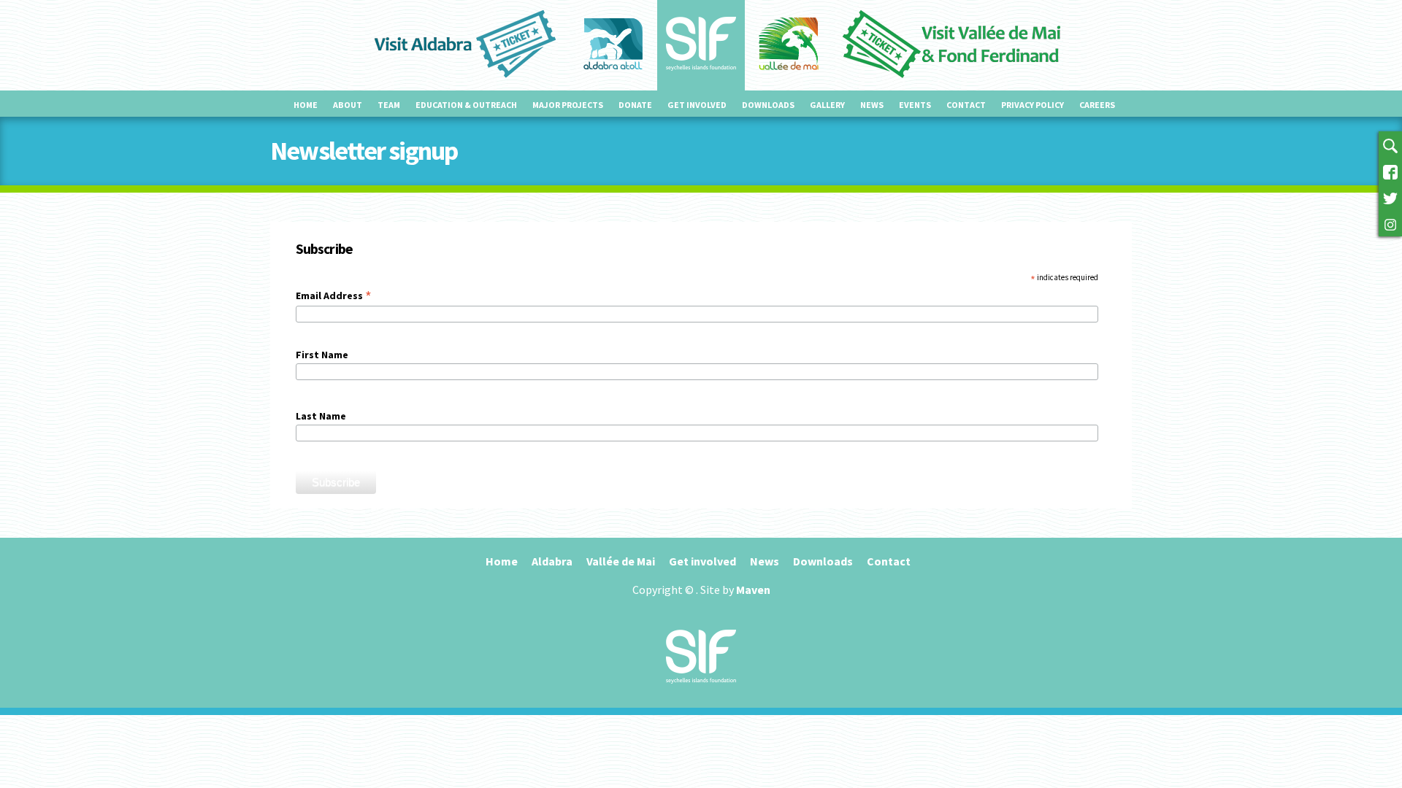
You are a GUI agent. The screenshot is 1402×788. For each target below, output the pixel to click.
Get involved (697, 104)
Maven (753, 589)
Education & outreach (466, 104)
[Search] (1390, 144)
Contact (966, 104)
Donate (635, 104)
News (872, 104)
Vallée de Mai (620, 561)
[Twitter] (1390, 197)
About (347, 104)
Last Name (321, 415)
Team (389, 104)
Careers (1097, 104)
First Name (322, 354)
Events (915, 104)
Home (306, 104)
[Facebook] (1390, 171)
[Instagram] (1390, 223)
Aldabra (552, 561)
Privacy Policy (1032, 104)
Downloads (768, 104)
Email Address (334, 295)
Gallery (827, 104)
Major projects (567, 104)
